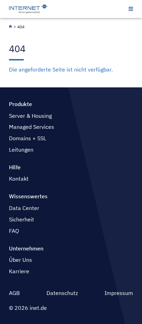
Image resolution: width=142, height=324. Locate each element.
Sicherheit (21, 219)
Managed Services (31, 126)
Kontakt (19, 178)
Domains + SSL (27, 138)
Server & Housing (30, 115)
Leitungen (21, 149)
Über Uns (20, 259)
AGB (14, 292)
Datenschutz (62, 292)
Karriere (19, 271)
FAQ (14, 230)
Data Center (24, 207)
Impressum (118, 292)
